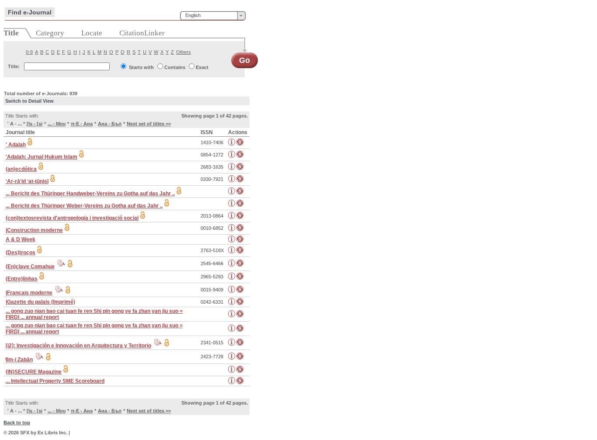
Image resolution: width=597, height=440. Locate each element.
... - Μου (57, 123)
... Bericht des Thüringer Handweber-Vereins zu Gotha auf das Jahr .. (90, 194)
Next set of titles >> (149, 123)
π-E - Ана (82, 123)
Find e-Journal (30, 12)
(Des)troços (20, 252)
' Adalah (16, 145)
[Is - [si (34, 123)
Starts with (141, 67)
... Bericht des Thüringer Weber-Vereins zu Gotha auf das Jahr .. (84, 206)
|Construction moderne (34, 230)
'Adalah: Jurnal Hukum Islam (41, 157)
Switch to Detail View (29, 101)
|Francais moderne (29, 293)
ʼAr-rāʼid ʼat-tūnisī (27, 181)
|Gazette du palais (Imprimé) (40, 302)
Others (183, 52)
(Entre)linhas (22, 279)
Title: (14, 66)
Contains (174, 67)
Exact (202, 67)
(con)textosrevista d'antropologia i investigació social (72, 218)
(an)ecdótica (21, 169)
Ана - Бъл (109, 123)
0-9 (29, 52)
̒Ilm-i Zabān (19, 360)
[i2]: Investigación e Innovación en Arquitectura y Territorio (78, 346)
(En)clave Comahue (30, 266)
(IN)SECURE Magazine (34, 372)
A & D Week (20, 239)
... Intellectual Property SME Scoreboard (55, 381)
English (193, 15)
